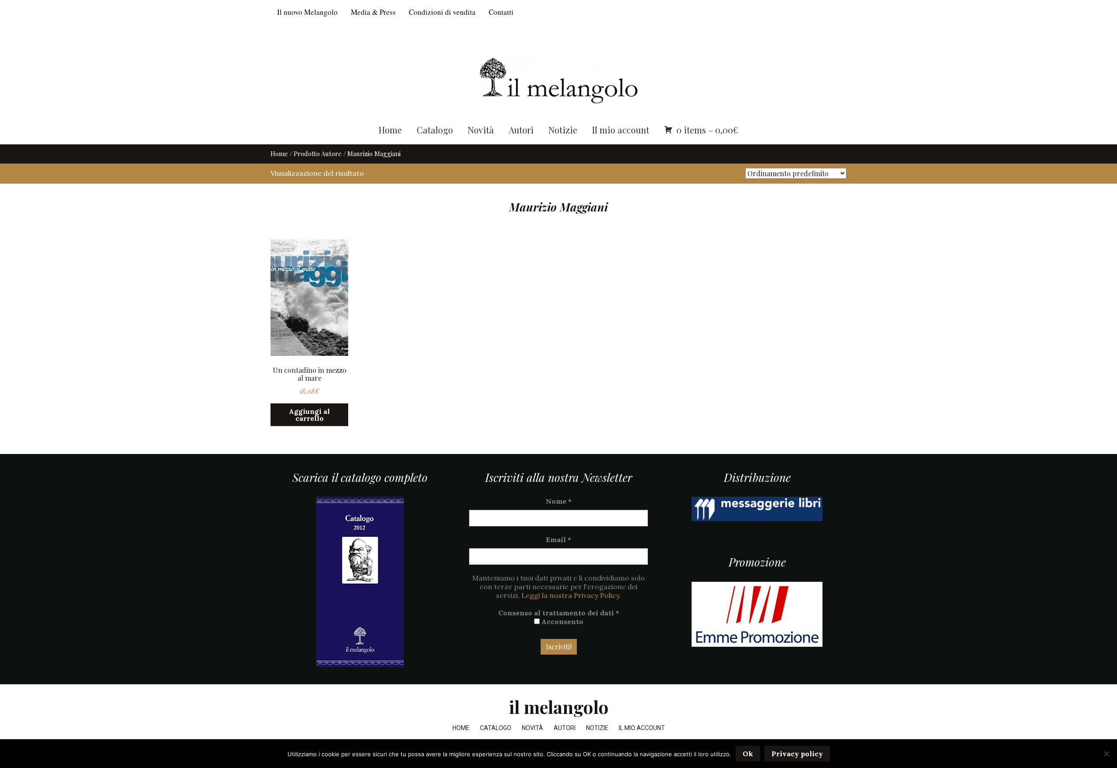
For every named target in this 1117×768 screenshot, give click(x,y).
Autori (521, 130)
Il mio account (620, 130)
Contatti (501, 12)
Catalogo (435, 130)
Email (558, 539)
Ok (748, 753)
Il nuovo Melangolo (307, 12)
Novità (481, 130)
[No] (1106, 753)
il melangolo (559, 706)
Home (390, 130)
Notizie (562, 130)
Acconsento (561, 621)
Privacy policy (797, 753)
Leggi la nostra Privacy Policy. (571, 595)
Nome (559, 501)
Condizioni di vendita (442, 12)
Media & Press (373, 12)
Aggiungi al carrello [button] (309, 415)
